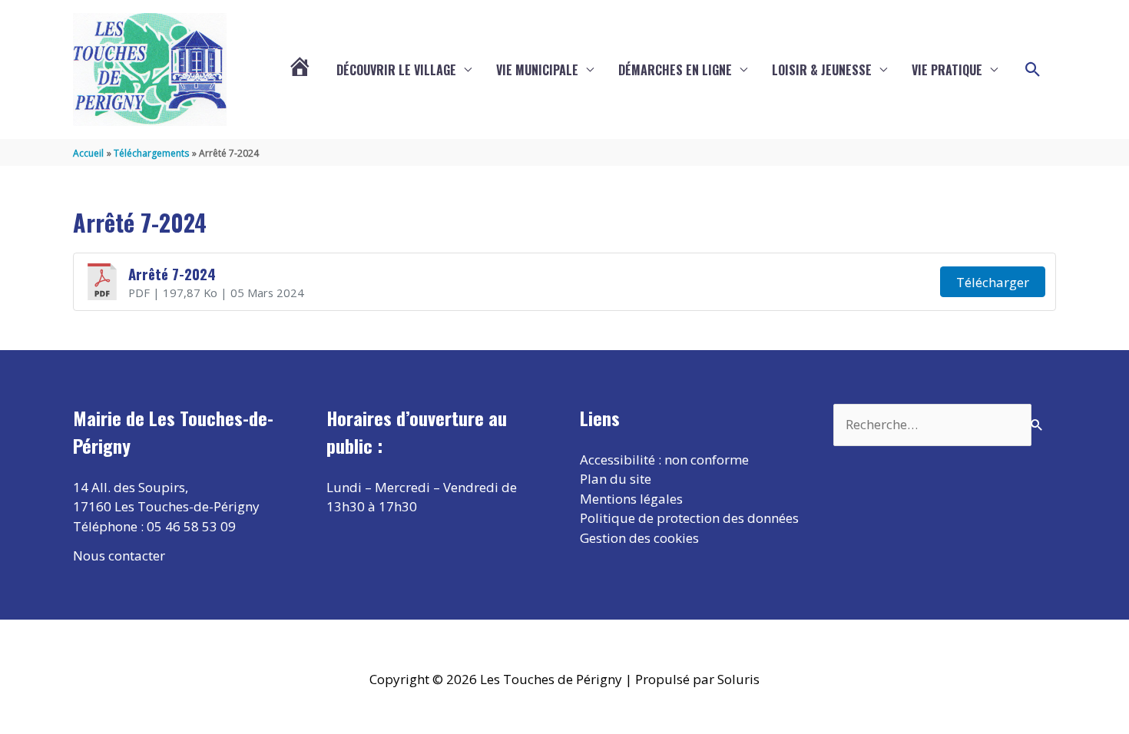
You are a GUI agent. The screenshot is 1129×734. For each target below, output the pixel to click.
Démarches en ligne (675, 70)
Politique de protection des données (689, 518)
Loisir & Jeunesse (822, 70)
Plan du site (615, 479)
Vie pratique (947, 70)
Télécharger (992, 282)
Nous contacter (119, 555)
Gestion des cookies (639, 538)
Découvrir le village (396, 70)
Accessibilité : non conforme (664, 459)
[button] (1033, 70)
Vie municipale (537, 70)
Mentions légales (631, 499)
